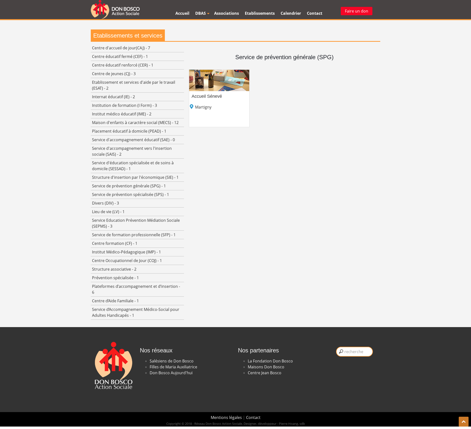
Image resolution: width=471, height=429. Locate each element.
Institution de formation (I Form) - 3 (124, 105)
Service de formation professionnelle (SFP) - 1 (134, 234)
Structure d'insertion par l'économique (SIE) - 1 (135, 177)
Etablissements (260, 13)
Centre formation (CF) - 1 (114, 243)
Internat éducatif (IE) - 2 (113, 96)
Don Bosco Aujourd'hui (171, 372)
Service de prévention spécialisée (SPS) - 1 (130, 194)
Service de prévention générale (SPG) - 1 (129, 186)
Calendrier (291, 13)
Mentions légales (227, 417)
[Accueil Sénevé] (219, 72)
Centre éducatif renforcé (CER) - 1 (122, 65)
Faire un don (356, 11)
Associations (226, 13)
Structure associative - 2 (114, 269)
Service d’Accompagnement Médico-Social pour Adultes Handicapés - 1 (135, 312)
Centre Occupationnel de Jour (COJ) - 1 (127, 260)
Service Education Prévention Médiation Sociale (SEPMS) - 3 (136, 223)
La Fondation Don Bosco (270, 361)
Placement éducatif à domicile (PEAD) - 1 (129, 131)
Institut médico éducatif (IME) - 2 (121, 114)
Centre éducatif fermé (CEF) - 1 (120, 56)
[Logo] (115, 9)
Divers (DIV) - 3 (105, 203)
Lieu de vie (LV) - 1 (108, 211)
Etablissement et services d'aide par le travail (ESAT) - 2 (133, 85)
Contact (314, 13)
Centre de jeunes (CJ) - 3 (114, 73)
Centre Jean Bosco (264, 372)
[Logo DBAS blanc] (112, 335)
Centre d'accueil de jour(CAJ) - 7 (121, 48)
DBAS (200, 13)
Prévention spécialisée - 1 (115, 277)
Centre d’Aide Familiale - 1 (115, 301)
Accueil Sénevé (207, 96)
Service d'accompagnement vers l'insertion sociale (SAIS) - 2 (132, 151)
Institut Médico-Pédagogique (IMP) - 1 (126, 252)
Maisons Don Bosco (266, 367)
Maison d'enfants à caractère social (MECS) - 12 (135, 122)
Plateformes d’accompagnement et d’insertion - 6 (136, 289)
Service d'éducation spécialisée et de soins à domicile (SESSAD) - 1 (133, 165)
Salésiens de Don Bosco (172, 361)
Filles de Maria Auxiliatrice (173, 367)
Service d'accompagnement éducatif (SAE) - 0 (133, 139)
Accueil (182, 13)
